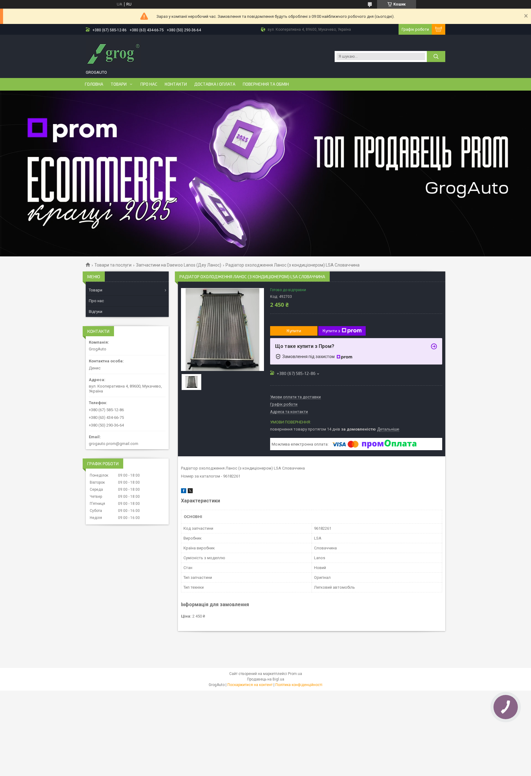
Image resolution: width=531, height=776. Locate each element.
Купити (294, 330)
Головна (94, 84)
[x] (190, 491)
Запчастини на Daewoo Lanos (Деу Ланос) (178, 265)
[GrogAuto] (113, 53)
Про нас (148, 84)
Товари (119, 84)
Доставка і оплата (214, 84)
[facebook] (183, 491)
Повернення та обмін (266, 84)
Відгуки (95, 311)
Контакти (176, 84)
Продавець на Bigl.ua (265, 679)
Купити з (331, 330)
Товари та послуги (113, 265)
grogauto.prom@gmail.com (113, 443)
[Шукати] (436, 56)
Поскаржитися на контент (250, 685)
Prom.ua (295, 674)
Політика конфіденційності (298, 685)
